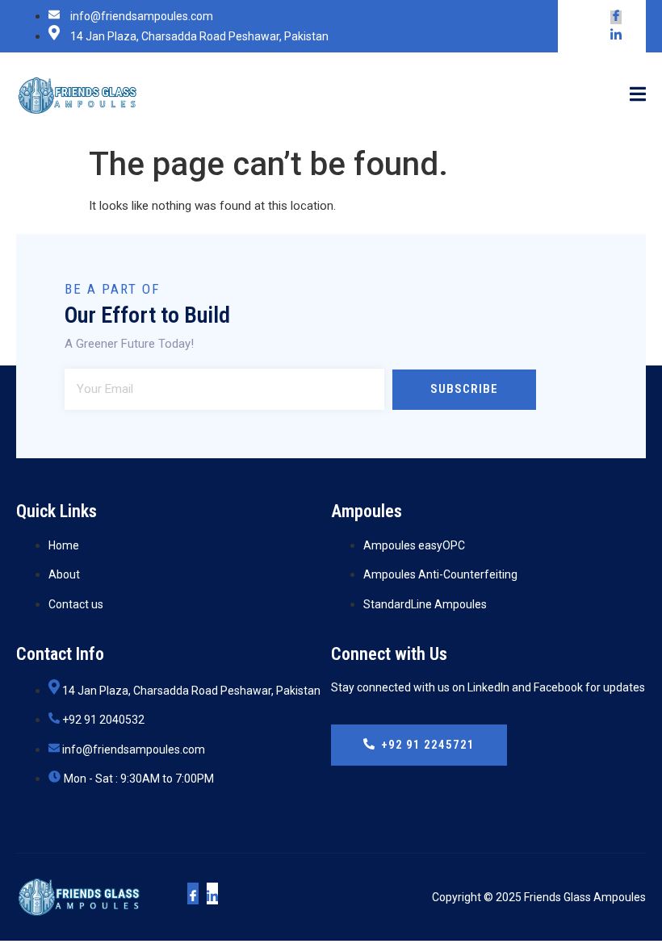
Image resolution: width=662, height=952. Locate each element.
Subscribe (464, 389)
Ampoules (366, 511)
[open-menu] (638, 95)
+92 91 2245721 (428, 744)
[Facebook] (616, 17)
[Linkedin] (616, 36)
